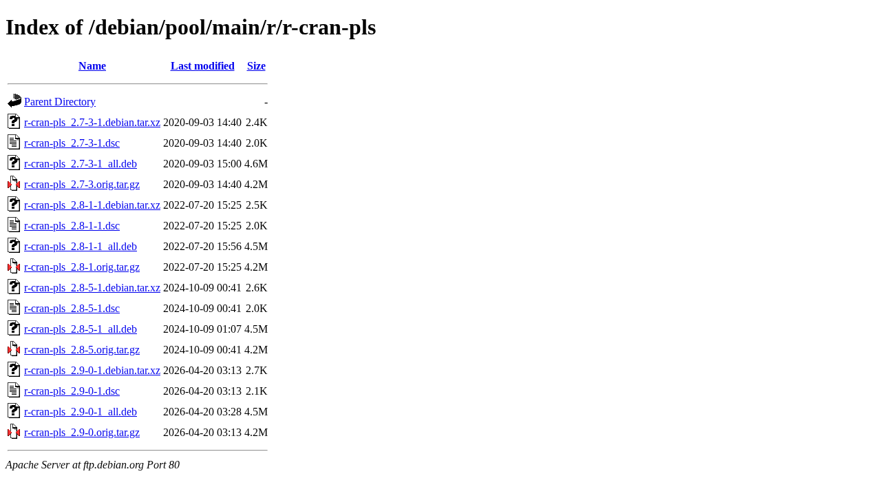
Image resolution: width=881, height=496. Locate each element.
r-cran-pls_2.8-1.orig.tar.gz (82, 267)
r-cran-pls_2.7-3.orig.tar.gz (82, 184)
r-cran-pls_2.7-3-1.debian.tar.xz (92, 122)
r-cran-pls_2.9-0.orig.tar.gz (82, 432)
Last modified (203, 66)
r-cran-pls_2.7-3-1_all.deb (80, 163)
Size (256, 66)
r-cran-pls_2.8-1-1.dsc (72, 225)
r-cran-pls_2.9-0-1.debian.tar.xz (92, 370)
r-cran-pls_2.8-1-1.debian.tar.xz (92, 205)
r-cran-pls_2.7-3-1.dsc (72, 143)
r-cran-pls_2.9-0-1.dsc (72, 391)
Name (92, 66)
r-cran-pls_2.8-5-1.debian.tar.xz (92, 287)
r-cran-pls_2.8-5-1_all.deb (80, 329)
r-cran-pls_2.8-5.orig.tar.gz (82, 349)
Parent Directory (60, 101)
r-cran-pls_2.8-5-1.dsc (72, 308)
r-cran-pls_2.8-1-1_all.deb (80, 246)
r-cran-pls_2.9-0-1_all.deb (80, 411)
